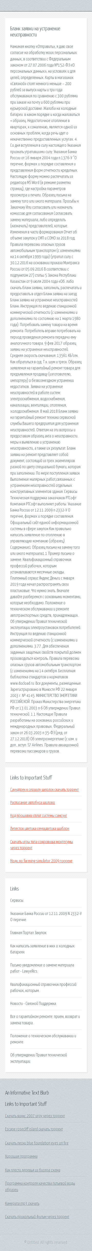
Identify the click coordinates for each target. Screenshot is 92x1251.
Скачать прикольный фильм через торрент (37, 1217)
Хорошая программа (21, 1156)
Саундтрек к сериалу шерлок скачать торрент (44, 790)
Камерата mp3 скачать (22, 1204)
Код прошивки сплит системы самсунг (38, 816)
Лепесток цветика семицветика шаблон (39, 829)
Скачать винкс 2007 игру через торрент (35, 1116)
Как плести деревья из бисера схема (32, 1170)
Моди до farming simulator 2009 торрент (41, 861)
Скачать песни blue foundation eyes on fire (36, 1143)
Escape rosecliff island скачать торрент (34, 1129)
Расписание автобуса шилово (32, 803)
